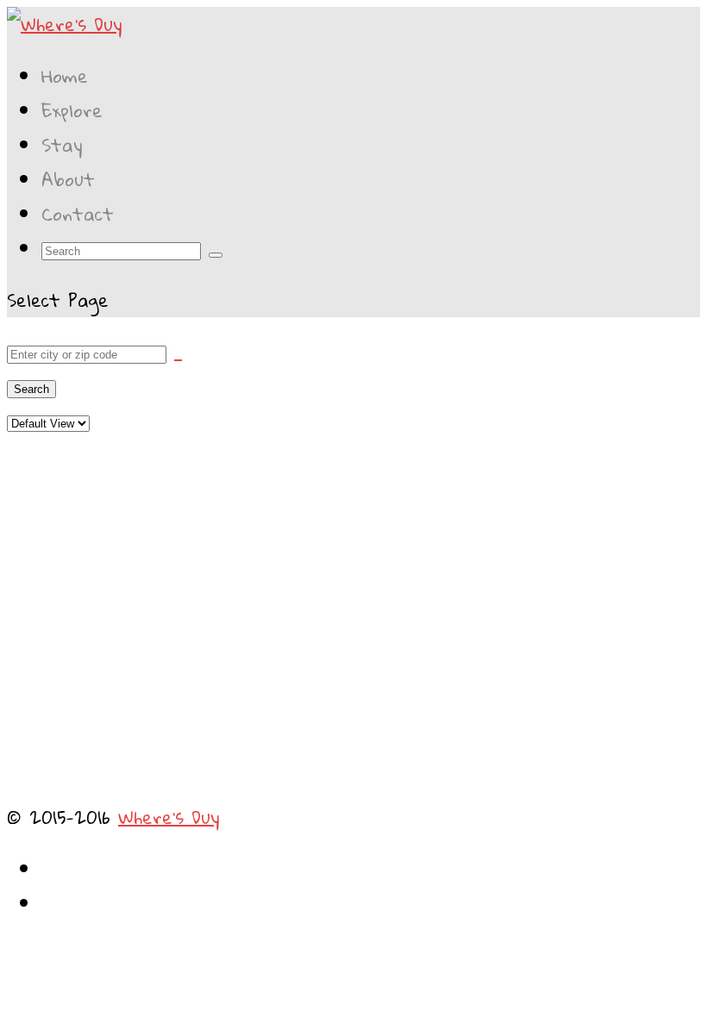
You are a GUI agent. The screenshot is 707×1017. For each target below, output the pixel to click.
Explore (72, 110)
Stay (62, 145)
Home (64, 76)
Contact (77, 214)
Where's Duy (169, 817)
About (68, 179)
